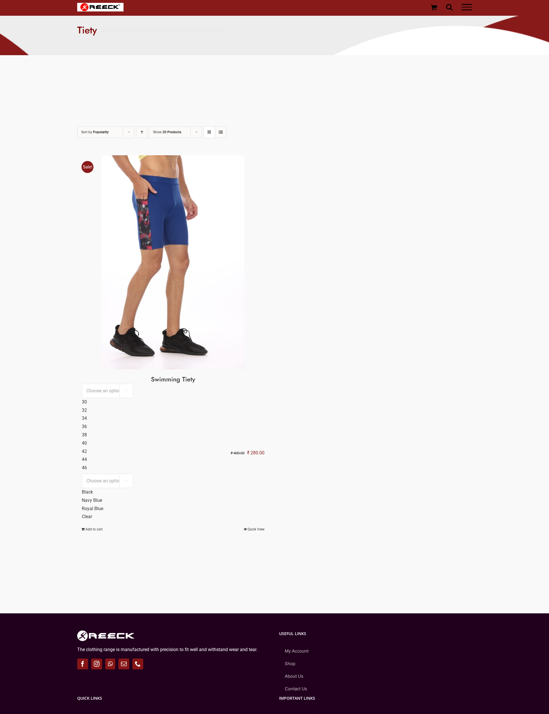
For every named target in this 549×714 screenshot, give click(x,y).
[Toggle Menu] (466, 7)
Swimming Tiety (173, 379)
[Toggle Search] (449, 6)
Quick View (256, 529)
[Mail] (123, 664)
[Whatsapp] (110, 664)
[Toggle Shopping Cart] (434, 7)
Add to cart (94, 529)
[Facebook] (82, 664)
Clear (87, 516)
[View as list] (220, 132)
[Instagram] (96, 664)
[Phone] (137, 664)
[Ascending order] (141, 132)
